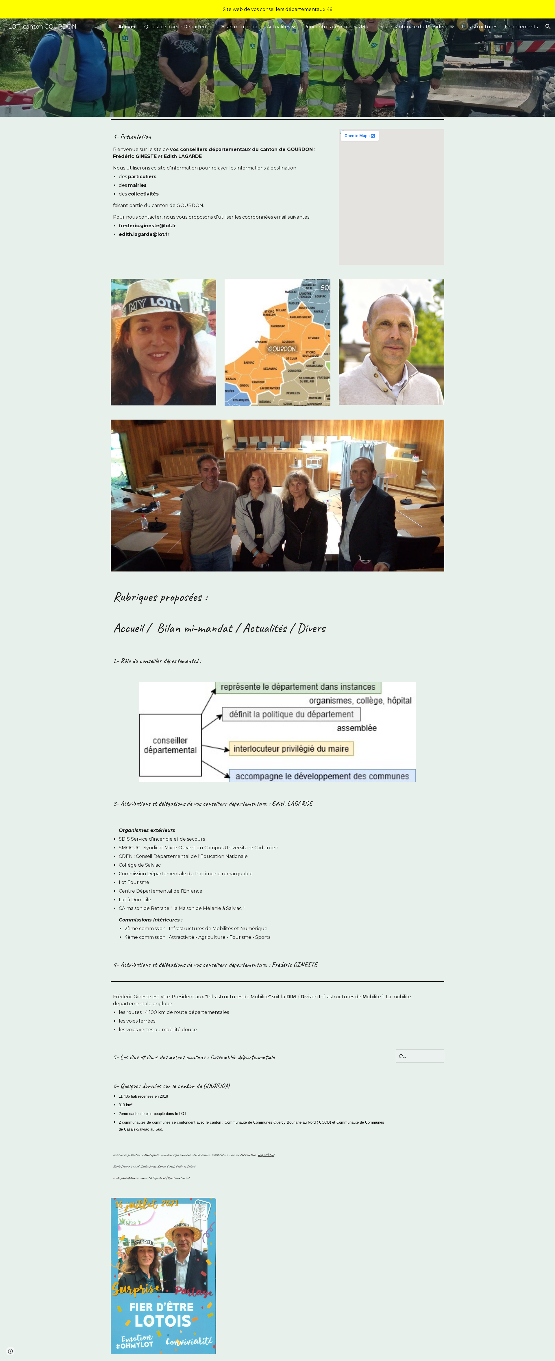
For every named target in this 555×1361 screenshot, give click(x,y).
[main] (220, 184)
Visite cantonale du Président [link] (414, 26)
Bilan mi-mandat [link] (240, 26)
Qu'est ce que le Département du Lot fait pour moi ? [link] (179, 26)
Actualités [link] (278, 26)
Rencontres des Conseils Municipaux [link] (338, 26)
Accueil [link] (127, 26)
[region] (277, 9)
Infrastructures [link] (479, 26)
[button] (548, 26)
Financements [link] (521, 26)
